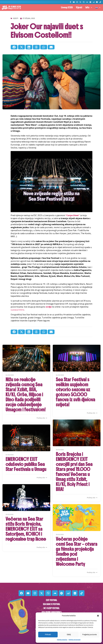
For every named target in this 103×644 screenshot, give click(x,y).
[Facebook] (21, 593)
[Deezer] (93, 2)
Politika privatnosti (75, 640)
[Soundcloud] (87, 2)
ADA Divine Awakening (52, 612)
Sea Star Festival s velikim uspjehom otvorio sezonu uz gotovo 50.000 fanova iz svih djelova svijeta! (75, 391)
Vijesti (79, 7)
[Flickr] (96, 2)
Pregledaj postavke (89, 634)
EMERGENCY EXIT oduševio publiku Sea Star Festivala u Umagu (26, 464)
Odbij (69, 634)
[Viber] (83, 2)
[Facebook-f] (70, 2)
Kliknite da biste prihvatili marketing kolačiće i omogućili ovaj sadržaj (51, 181)
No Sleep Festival (52, 608)
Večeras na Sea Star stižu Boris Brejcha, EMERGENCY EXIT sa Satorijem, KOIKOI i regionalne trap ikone (26, 529)
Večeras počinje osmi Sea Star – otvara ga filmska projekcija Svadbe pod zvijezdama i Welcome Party (76, 551)
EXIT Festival (51, 600)
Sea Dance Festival (51, 604)
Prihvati (48, 634)
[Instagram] (77, 2)
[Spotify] (90, 2)
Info (87, 7)
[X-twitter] (80, 2)
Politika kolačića (62, 640)
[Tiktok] (100, 2)
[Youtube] (73, 2)
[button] (98, 615)
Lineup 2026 (67, 7)
